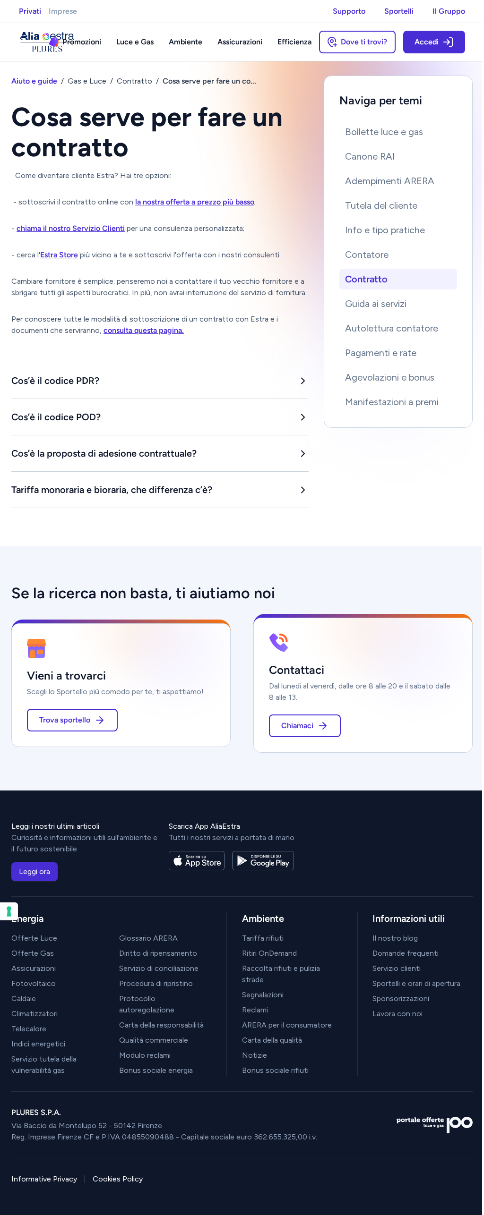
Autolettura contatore (391, 328)
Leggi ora (34, 871)
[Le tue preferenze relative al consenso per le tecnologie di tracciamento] (9, 911)
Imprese (63, 11)
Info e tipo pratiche (385, 230)
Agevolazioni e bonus (389, 377)
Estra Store (59, 254)
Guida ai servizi (375, 303)
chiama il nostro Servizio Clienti (71, 228)
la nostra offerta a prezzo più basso (194, 201)
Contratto (366, 279)
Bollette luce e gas (384, 131)
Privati (30, 11)
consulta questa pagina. (144, 330)
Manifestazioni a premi (392, 402)
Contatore (367, 254)
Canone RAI (370, 156)
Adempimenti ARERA (389, 181)
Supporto (349, 11)
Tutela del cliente (381, 205)
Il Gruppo (448, 11)
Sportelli (399, 11)
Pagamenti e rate (380, 352)
